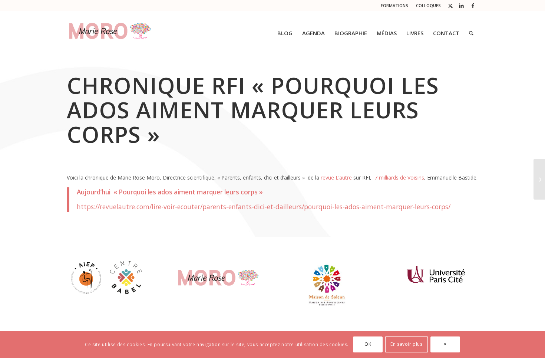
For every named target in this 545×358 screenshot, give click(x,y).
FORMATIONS (394, 5)
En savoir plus (406, 344)
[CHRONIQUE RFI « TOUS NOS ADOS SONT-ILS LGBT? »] (539, 179)
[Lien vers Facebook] (472, 5)
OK (367, 344)
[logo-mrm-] (110, 33)
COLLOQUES (428, 5)
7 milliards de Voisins (398, 177)
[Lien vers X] (450, 5)
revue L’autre (336, 177)
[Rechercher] (471, 33)
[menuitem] (394, 5)
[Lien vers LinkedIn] (461, 5)
